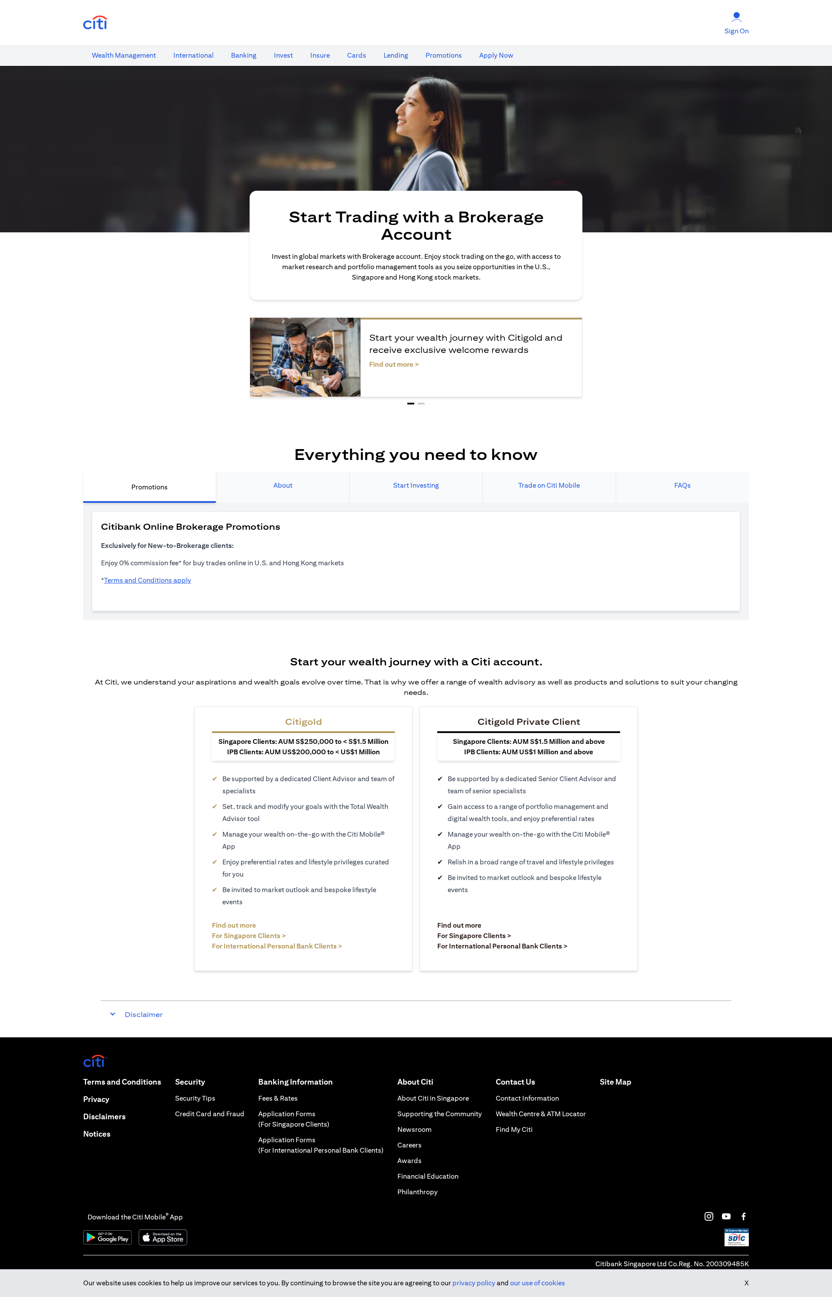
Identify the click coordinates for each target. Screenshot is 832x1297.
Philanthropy (417, 1192)
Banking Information (295, 1081)
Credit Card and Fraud (209, 1114)
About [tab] (282, 485)
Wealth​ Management (124, 55)
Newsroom (414, 1129)
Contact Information (527, 1098)
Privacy (96, 1099)
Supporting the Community (439, 1114)
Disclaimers (104, 1116)
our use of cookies (537, 1283)
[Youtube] (726, 1216)
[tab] (124, 55)
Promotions (444, 55)
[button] (410, 403)
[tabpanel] (416, 561)
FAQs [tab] (682, 485)
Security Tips (195, 1098)
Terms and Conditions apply (147, 580)
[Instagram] (709, 1216)
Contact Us (515, 1081)
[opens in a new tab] (95, 22)
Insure (320, 55)
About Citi (415, 1081)
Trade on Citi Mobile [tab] (549, 485)
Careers (409, 1145)
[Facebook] (743, 1216)
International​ (193, 55)
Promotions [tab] (149, 487)
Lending (396, 55)
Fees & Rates (278, 1098)
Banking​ (244, 55)
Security (190, 1081)
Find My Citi (514, 1129)
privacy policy (473, 1283)
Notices (96, 1133)
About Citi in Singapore (433, 1098)
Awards (409, 1161)
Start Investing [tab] (416, 485)
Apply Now (496, 55)
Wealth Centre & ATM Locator (541, 1114)
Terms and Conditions (122, 1081)
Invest (283, 55)
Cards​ (356, 55)
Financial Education (427, 1176)
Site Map (615, 1081)
